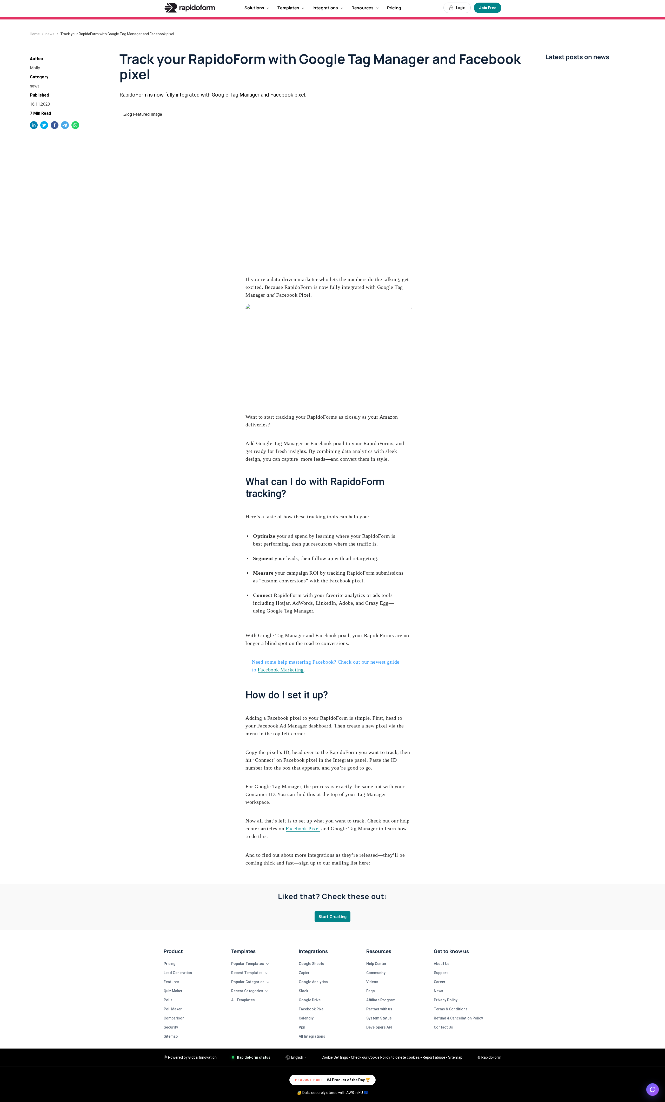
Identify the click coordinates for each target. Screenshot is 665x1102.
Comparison (174, 1018)
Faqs (370, 991)
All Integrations (312, 1036)
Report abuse (434, 1057)
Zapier (304, 973)
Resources (362, 8)
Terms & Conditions (451, 1009)
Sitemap (171, 1036)
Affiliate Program (380, 1000)
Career (439, 982)
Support (441, 973)
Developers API (379, 1027)
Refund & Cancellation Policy (458, 1018)
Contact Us (443, 1027)
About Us (441, 964)
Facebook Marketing (281, 669)
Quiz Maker (173, 991)
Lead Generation (178, 973)
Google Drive (310, 1000)
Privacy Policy (445, 1000)
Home (35, 34)
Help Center (376, 964)
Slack (303, 991)
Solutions (254, 8)
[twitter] (44, 125)
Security (171, 1027)
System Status (379, 1018)
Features (171, 982)
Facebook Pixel (303, 828)
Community (375, 973)
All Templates (243, 1000)
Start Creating (332, 916)
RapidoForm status (253, 1057)
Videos (372, 982)
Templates (288, 8)
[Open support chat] (652, 1089)
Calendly (306, 1018)
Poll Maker (173, 1009)
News (438, 991)
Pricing (394, 8)
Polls (168, 1000)
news (50, 34)
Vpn (302, 1027)
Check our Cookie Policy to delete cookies (385, 1057)
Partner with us (379, 1009)
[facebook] (54, 125)
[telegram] (65, 125)
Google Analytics (313, 982)
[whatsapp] (75, 125)
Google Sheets (311, 964)
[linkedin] (34, 125)
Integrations (325, 8)
